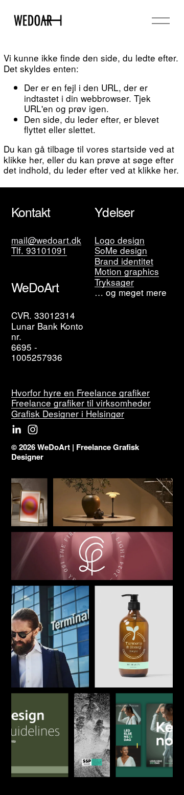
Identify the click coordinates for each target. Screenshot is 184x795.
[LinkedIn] (16, 429)
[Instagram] (33, 429)
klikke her (23, 159)
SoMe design (121, 250)
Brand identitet (124, 261)
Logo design (120, 240)
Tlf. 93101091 (39, 250)
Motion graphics (127, 271)
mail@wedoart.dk (46, 240)
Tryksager (114, 282)
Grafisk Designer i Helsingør (67, 414)
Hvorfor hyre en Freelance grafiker (80, 393)
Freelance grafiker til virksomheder (81, 403)
